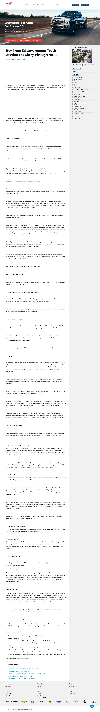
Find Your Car (25, 4)
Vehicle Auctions (9, 693)
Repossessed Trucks (79, 103)
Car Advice (71, 686)
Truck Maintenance (79, 113)
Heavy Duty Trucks (79, 91)
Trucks (6, 691)
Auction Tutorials (89, 64)
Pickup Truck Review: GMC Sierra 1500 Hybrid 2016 (22, 679)
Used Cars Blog (72, 688)
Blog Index (75, 71)
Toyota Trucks (77, 106)
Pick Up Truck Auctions (80, 98)
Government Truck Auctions (15, 47)
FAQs (48, 4)
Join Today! (39, 686)
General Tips (72, 693)
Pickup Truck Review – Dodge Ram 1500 (19, 671)
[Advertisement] (36, 73)
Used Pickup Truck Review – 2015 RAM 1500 (20, 676)
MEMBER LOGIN (85, 4)
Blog (42, 4)
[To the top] (92, 706)
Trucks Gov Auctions (29, 709)
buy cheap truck (11, 658)
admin (13, 59)
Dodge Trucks (77, 84)
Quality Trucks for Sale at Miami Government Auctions (23, 669)
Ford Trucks (77, 86)
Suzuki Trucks (77, 105)
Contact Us (55, 4)
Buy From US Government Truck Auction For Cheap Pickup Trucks (27, 674)
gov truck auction (23, 658)
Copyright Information (42, 697)
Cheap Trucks (77, 81)
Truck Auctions (78, 110)
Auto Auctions (8, 686)
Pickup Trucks (77, 100)
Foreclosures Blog (73, 691)
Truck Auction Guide (79, 108)
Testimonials (35, 4)
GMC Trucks (77, 88)
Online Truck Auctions (79, 96)
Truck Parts (77, 115)
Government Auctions (10, 688)
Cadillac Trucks (78, 77)
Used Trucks (77, 118)
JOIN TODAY (75, 4)
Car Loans (7, 695)
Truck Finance (77, 111)
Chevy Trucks (77, 82)
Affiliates (39, 695)
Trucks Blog (71, 690)
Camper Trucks (78, 79)
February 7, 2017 (21, 59)
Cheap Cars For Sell (9, 690)
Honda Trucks (77, 93)
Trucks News (77, 117)
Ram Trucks (77, 101)
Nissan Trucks (77, 94)
